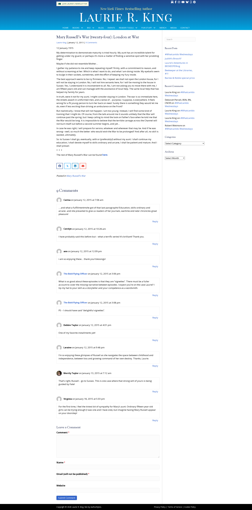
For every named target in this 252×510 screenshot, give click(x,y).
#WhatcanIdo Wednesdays (179, 54)
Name (60, 462)
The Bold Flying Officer (75, 273)
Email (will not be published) (72, 474)
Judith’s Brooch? (173, 58)
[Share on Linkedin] (75, 166)
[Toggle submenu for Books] (82, 28)
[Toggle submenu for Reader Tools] (136, 28)
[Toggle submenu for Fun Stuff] (154, 28)
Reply (155, 221)
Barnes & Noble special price (180, 77)
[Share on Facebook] (59, 166)
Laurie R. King (126, 16)
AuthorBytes (96, 507)
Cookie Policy (190, 507)
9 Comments (91, 42)
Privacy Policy (160, 507)
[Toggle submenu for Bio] (93, 28)
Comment (62, 432)
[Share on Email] (83, 166)
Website (60, 485)
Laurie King (61, 42)
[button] (72, 4)
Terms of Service (175, 507)
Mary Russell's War (76, 175)
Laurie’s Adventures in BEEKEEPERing (176, 64)
